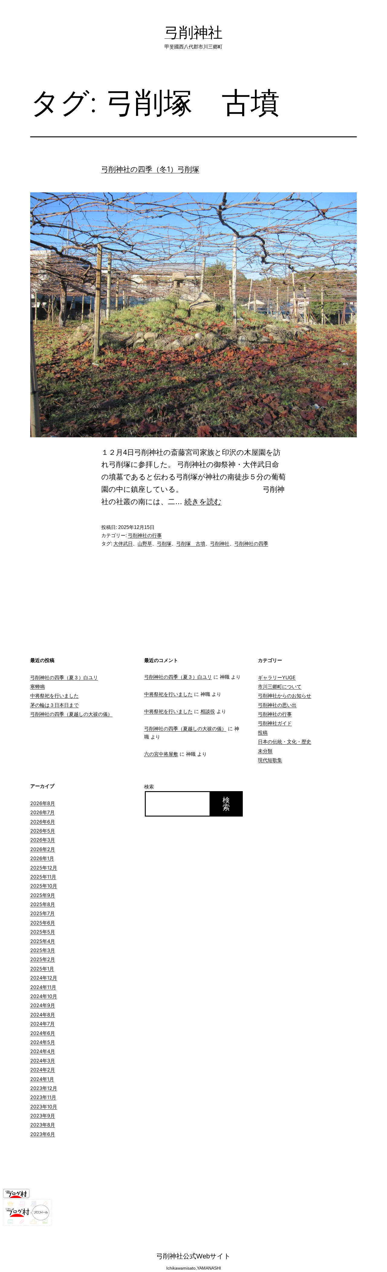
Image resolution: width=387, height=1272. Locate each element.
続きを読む (203, 501)
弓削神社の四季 (251, 543)
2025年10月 (43, 886)
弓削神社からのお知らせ (284, 696)
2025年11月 (43, 877)
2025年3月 (42, 950)
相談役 (207, 711)
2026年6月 (42, 822)
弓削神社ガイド (275, 723)
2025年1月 (42, 969)
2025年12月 (43, 868)
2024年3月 (42, 1061)
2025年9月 (42, 895)
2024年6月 (42, 1033)
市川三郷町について (279, 686)
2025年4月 (42, 941)
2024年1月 (42, 1079)
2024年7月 (42, 1024)
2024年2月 (42, 1070)
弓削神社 (193, 32)
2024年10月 (43, 996)
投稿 (263, 732)
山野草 (145, 543)
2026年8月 (42, 803)
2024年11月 (43, 987)
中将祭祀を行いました (54, 696)
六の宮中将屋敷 (161, 754)
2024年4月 (42, 1051)
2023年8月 (42, 1125)
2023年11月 (43, 1097)
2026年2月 (42, 849)
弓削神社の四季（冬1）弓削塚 (150, 169)
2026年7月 (42, 812)
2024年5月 (42, 1042)
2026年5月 (42, 831)
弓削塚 (164, 543)
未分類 (265, 751)
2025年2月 (42, 959)
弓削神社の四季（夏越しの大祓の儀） (71, 714)
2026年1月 (42, 858)
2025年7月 (42, 913)
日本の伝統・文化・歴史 (284, 742)
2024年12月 (43, 978)
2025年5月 (42, 932)
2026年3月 (42, 840)
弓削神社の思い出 (277, 705)
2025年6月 (42, 923)
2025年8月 (42, 904)
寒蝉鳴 (37, 686)
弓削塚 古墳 (190, 543)
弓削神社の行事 (145, 535)
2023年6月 (42, 1134)
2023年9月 (42, 1116)
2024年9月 (42, 1005)
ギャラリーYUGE (277, 677)
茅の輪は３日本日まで (54, 705)
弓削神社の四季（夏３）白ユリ (64, 677)
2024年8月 (42, 1015)
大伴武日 (123, 543)
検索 (149, 787)
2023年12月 (43, 1088)
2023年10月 (43, 1107)
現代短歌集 (270, 760)
